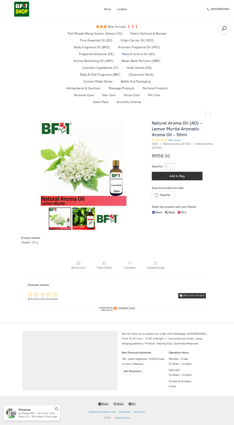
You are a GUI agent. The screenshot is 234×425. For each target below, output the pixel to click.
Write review (174, 140)
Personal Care (84, 95)
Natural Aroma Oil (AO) (138, 54)
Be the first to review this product (43, 299)
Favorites (130, 267)
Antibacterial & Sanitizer (83, 88)
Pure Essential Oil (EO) (96, 40)
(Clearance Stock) (141, 74)
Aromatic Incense (129, 102)
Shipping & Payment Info (102, 411)
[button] (163, 195)
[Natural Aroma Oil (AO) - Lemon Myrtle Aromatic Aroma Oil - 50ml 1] (83, 219)
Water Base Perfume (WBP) (140, 61)
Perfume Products (155, 88)
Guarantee (124, 411)
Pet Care (154, 95)
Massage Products (121, 88)
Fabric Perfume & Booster (149, 33)
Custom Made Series (98, 81)
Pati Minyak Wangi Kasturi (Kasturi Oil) (95, 33)
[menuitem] (205, 114)
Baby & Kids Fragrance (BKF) (100, 74)
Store (107, 9)
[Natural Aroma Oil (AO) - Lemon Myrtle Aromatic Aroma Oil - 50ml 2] (107, 219)
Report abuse (122, 417)
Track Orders (104, 267)
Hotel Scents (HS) (139, 68)
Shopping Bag (155, 267)
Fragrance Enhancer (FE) (96, 54)
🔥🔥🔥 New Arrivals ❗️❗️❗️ (117, 27)
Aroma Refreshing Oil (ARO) (93, 61)
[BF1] (21, 9)
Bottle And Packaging (136, 81)
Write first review (193, 295)
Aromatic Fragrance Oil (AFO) (139, 47)
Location (122, 9)
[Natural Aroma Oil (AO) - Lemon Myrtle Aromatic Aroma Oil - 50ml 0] (60, 219)
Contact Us (139, 411)
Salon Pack (100, 102)
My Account (78, 267)
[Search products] (224, 28)
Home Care (132, 95)
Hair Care (109, 95)
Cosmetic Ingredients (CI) (100, 68)
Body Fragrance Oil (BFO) (92, 47)
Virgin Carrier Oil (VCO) (137, 40)
